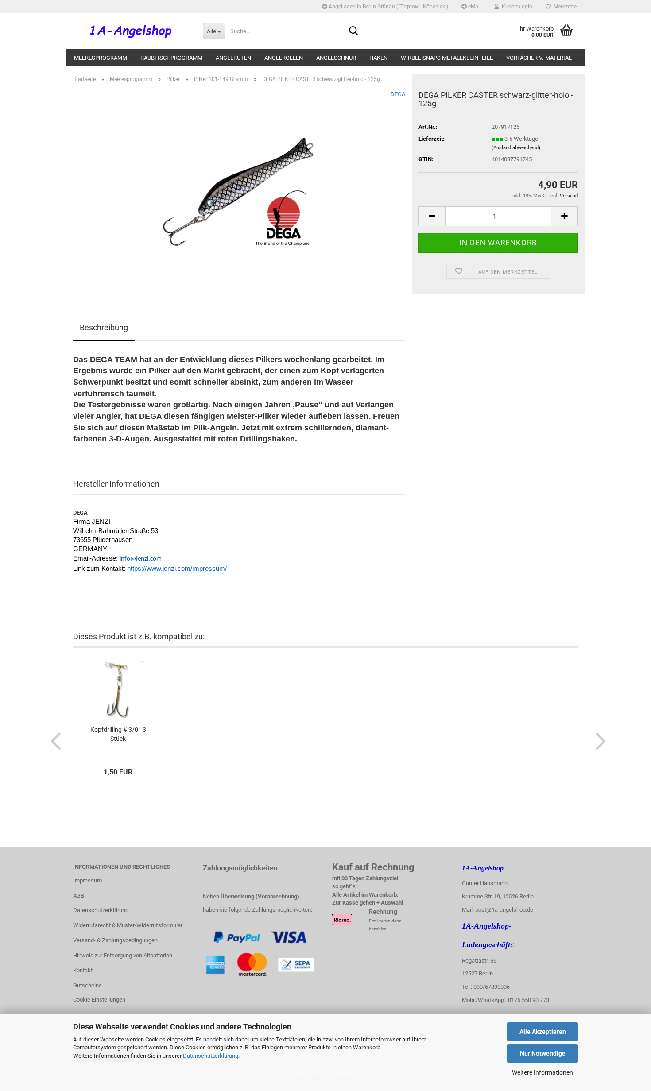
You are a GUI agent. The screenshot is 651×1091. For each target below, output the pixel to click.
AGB (78, 895)
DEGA (398, 94)
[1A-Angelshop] (131, 31)
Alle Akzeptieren (542, 1031)
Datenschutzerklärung (210, 1055)
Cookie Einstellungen (99, 999)
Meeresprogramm (100, 57)
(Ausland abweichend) (516, 148)
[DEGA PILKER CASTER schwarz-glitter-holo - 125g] (239, 189)
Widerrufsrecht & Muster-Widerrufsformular (127, 925)
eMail (474, 7)
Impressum (87, 880)
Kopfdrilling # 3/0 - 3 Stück (118, 734)
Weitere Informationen (542, 1072)
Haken (378, 57)
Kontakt (83, 970)
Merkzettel (564, 7)
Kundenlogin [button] (515, 7)
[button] (431, 216)
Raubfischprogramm (171, 57)
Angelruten (233, 57)
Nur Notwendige (543, 1053)
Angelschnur (336, 57)
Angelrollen (283, 57)
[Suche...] (353, 31)
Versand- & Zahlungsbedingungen (115, 940)
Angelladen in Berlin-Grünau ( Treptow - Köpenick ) (387, 7)
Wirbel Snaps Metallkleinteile (447, 57)
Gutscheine (87, 985)
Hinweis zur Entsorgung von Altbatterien (122, 955)
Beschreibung (104, 327)
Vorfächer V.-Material (539, 57)
